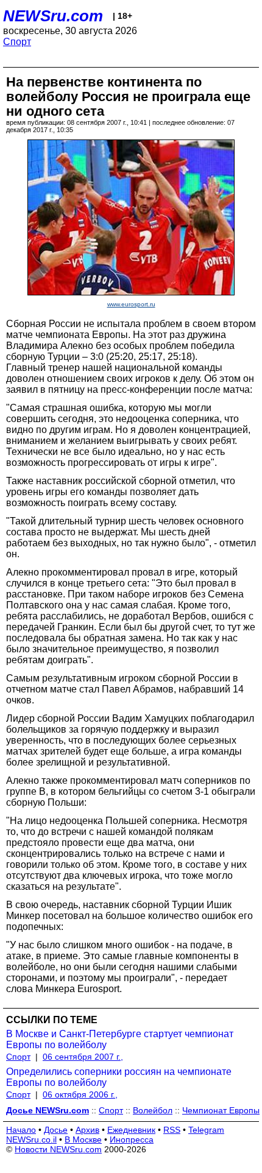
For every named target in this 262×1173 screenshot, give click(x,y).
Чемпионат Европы (221, 1110)
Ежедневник (131, 1130)
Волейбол (152, 1110)
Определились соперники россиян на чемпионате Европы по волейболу (119, 1077)
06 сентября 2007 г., (83, 1057)
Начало (21, 1130)
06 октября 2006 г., (80, 1094)
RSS (171, 1130)
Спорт (17, 42)
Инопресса (132, 1139)
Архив (87, 1130)
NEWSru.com (53, 16)
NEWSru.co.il (31, 1139)
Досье (56, 1130)
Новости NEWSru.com (58, 1149)
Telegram (206, 1130)
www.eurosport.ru (131, 304)
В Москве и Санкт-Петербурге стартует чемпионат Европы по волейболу (119, 1039)
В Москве (83, 1139)
